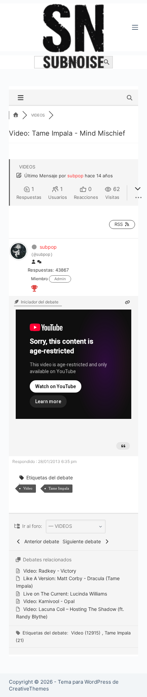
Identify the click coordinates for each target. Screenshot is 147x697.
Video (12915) (86, 633)
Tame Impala (59, 488)
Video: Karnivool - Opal (49, 601)
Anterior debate (40, 541)
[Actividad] (39, 262)
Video (27, 488)
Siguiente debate (83, 541)
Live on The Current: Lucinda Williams (65, 594)
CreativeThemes (29, 688)
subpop (75, 175)
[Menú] (135, 27)
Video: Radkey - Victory (49, 571)
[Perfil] (33, 262)
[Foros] (16, 115)
